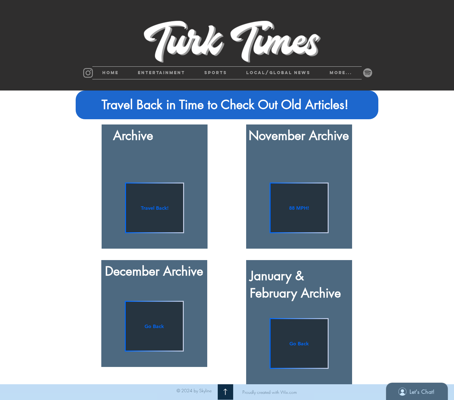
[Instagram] (88, 72)
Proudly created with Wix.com (269, 392)
